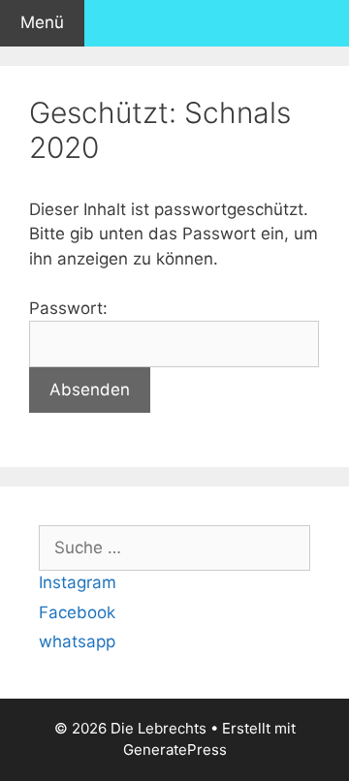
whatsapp (77, 641)
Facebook (77, 612)
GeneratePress (175, 749)
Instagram (77, 582)
